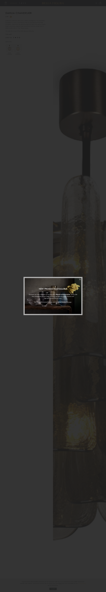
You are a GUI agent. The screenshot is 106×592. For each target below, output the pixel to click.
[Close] (80, 278)
